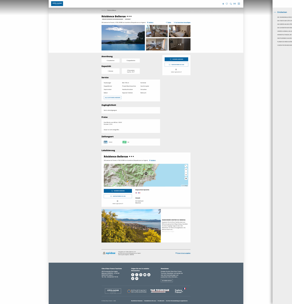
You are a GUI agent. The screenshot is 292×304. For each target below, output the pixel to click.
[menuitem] (57, 3)
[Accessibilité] (223, 4)
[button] (230, 3)
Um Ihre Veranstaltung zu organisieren (177, 300)
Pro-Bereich (161, 300)
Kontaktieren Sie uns (150, 300)
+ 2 (179, 44)
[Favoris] (227, 3)
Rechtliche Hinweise (137, 300)
